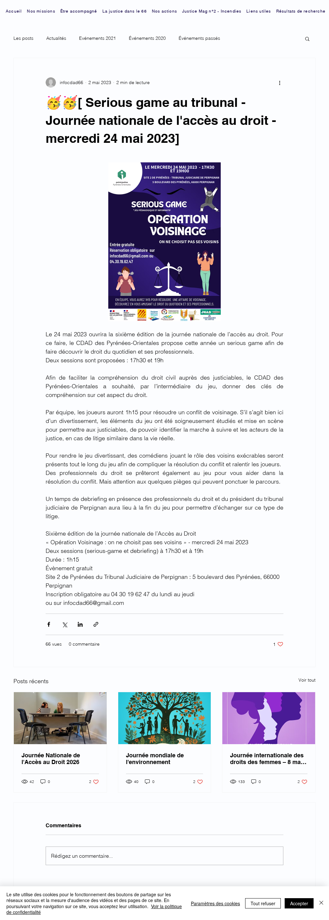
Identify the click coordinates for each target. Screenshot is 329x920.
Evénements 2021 (97, 38)
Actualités (56, 38)
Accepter (299, 903)
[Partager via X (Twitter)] (64, 624)
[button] (307, 38)
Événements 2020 (147, 38)
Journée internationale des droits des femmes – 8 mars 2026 (268, 758)
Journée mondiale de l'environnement (155, 758)
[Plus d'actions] (279, 82)
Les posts (23, 38)
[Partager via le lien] (96, 624)
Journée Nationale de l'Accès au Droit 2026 (51, 758)
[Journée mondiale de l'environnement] (164, 718)
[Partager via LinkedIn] (80, 624)
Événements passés (199, 38)
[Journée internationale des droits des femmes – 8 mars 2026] (268, 718)
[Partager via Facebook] (49, 624)
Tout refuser (263, 903)
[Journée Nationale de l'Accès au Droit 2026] (60, 718)
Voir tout (307, 680)
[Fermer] (321, 903)
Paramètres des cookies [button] (215, 903)
